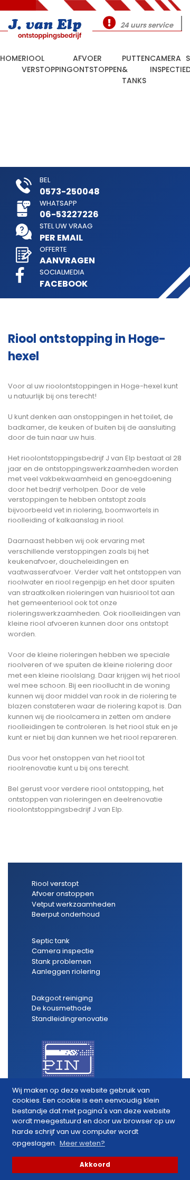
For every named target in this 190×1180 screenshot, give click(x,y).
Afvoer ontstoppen (97, 64)
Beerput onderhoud (66, 914)
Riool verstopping (47, 64)
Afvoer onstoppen (63, 894)
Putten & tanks (136, 64)
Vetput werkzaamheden (74, 904)
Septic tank (51, 941)
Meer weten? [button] (82, 1143)
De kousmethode (61, 1008)
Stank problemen (61, 961)
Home (11, 58)
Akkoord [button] (95, 1164)
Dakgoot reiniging (62, 998)
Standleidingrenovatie (70, 1019)
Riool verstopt (55, 884)
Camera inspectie (168, 64)
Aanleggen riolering (66, 971)
